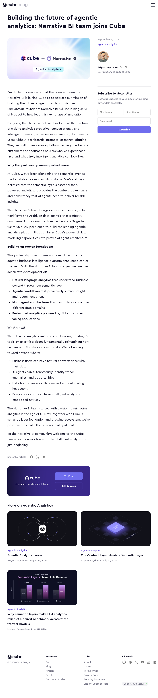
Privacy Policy (92, 675)
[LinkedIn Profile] (155, 662)
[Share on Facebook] (31, 457)
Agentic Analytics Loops (24, 555)
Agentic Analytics (107, 44)
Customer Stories (55, 679)
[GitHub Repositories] (124, 662)
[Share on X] (38, 457)
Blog (48, 666)
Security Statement (95, 679)
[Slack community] (130, 662)
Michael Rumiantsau (18, 629)
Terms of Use (91, 671)
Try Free (68, 476)
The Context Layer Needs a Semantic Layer (112, 555)
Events (49, 675)
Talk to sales (69, 486)
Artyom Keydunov (108, 67)
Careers (88, 666)
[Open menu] (153, 5)
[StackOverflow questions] (149, 662)
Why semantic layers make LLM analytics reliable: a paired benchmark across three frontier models (37, 619)
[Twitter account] (136, 662)
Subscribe (124, 129)
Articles (50, 671)
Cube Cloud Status (133, 684)
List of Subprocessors (96, 684)
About (87, 662)
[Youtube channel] (142, 662)
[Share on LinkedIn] (44, 457)
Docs (48, 662)
